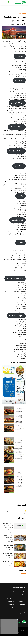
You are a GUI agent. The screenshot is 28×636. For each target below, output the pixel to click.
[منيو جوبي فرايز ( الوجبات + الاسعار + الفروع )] (20, 564)
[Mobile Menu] (3, 3)
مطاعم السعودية (10, 599)
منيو (22, 576)
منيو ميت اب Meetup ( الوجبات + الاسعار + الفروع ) (8, 538)
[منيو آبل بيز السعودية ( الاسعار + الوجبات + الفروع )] (14, 32)
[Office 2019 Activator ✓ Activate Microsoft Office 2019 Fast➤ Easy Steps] (20, 526)
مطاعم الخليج (22, 607)
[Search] (8, 2)
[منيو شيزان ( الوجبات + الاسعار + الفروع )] (20, 547)
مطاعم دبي (22, 604)
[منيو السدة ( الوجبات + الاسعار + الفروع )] (20, 556)
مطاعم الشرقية (11, 601)
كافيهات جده (11, 607)
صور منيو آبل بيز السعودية (18, 362)
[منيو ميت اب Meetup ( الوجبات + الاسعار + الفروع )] (20, 538)
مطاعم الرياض (22, 601)
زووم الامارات (11, 604)
